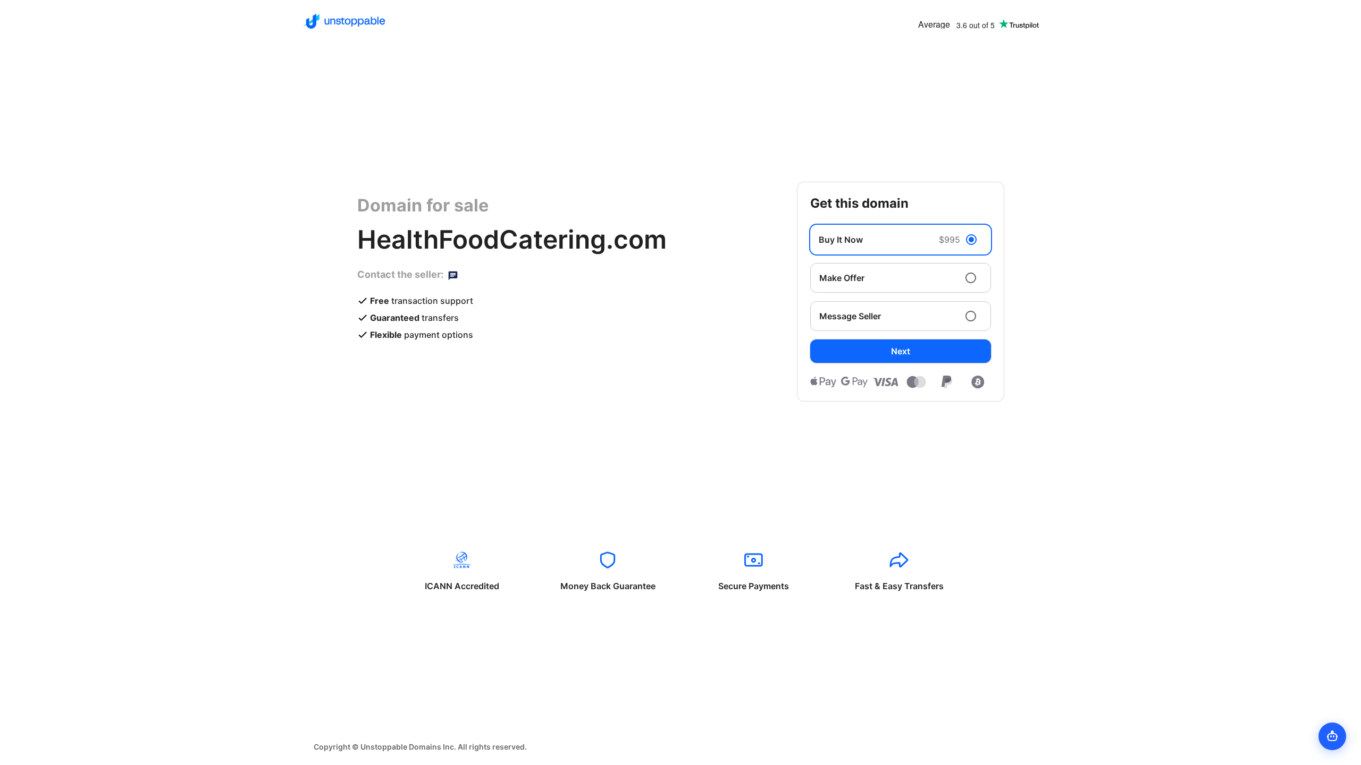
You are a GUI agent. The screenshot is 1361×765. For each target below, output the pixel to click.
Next (900, 351)
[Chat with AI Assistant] (1332, 736)
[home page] (344, 21)
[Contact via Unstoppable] (453, 274)
